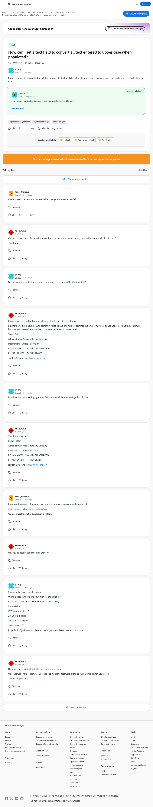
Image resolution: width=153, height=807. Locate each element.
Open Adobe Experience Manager (127, 28)
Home (4, 12)
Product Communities (17, 12)
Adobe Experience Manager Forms (63, 12)
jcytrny (18, 69)
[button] (136, 14)
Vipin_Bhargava (22, 191)
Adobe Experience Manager (38, 12)
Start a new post (96, 159)
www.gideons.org (38, 357)
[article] (76, 203)
